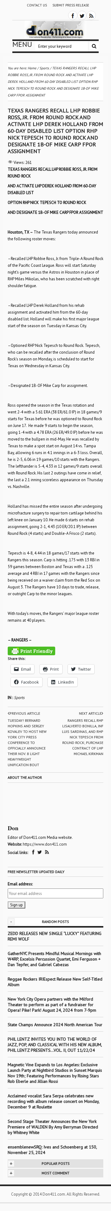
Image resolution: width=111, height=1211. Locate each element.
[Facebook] (72, 15)
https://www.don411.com (45, 844)
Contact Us (37, 5)
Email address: (20, 884)
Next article (90, 713)
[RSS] (91, 15)
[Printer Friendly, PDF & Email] (31, 651)
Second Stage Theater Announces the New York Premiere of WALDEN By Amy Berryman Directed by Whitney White (53, 1127)
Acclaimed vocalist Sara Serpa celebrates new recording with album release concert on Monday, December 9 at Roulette (53, 1101)
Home (32, 68)
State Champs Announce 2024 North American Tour (55, 1024)
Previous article (25, 713)
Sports (19, 697)
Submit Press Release (70, 5)
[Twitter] (82, 15)
